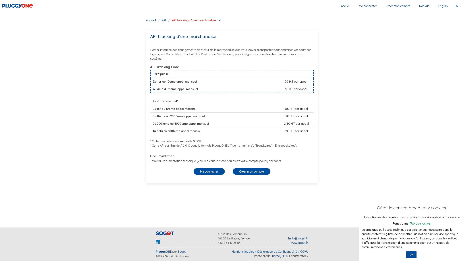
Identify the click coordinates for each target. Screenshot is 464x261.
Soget (182, 251)
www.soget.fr (299, 243)
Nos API (424, 6)
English (443, 6)
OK (411, 254)
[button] (209, 171)
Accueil (345, 6)
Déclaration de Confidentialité (277, 251)
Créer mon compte (398, 6)
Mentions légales (242, 251)
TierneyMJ (279, 256)
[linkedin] (158, 244)
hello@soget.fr (298, 238)
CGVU (304, 251)
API (164, 20)
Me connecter (368, 6)
